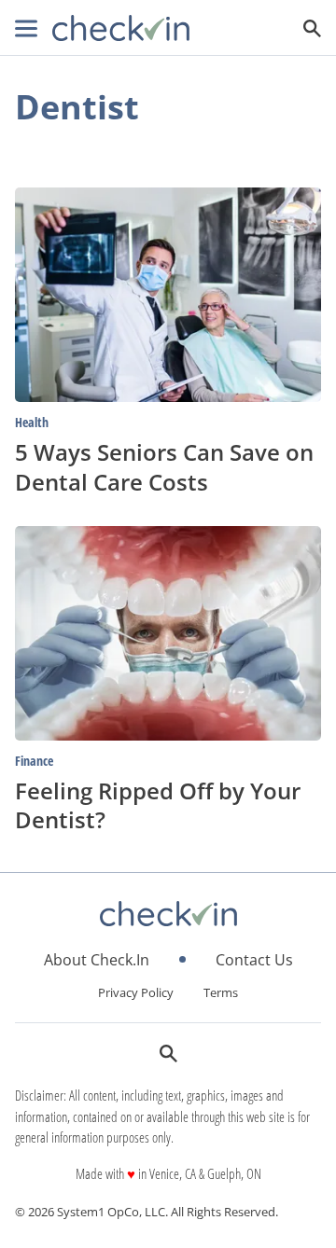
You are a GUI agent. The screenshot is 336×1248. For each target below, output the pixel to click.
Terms (220, 992)
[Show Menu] (26, 28)
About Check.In (96, 959)
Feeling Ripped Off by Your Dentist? (158, 805)
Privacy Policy (136, 992)
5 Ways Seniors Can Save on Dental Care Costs (164, 466)
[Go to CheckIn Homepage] (120, 28)
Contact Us (254, 959)
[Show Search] (312, 28)
